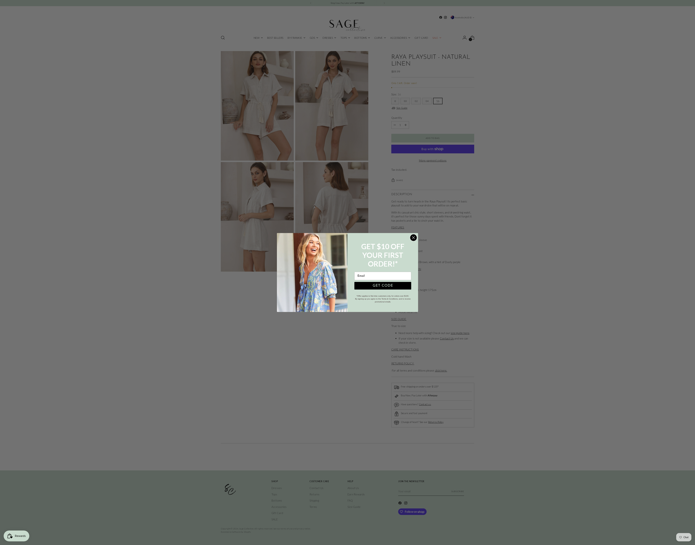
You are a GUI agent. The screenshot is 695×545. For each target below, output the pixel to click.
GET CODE (383, 286)
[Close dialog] (413, 237)
